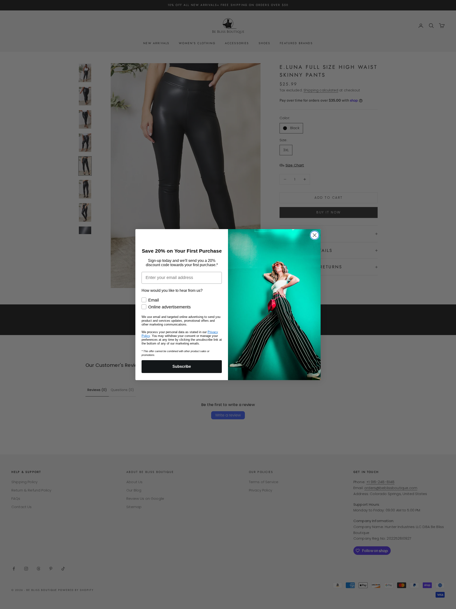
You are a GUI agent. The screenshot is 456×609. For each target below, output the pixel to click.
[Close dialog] (314, 235)
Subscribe (181, 366)
